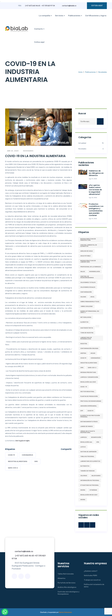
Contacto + (39, 29)
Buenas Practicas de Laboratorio (88, 261)
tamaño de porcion (87, 471)
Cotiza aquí (96, 6)
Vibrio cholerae (86, 306)
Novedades (102, 72)
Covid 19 (90, 410)
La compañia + (45, 15)
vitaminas (93, 490)
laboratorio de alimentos (90, 461)
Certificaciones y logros (95, 15)
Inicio (80, 72)
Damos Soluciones (65, 612)
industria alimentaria (17, 461)
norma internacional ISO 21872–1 (89, 311)
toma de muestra (86, 332)
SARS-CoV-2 (13, 468)
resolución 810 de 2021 (88, 495)
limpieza (83, 437)
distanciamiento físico (89, 421)
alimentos (84, 322)
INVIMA (82, 490)
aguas (93, 353)
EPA (97, 442)
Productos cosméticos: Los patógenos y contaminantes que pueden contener (96, 210)
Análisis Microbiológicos (67, 587)
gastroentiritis (86, 328)
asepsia (83, 353)
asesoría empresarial (88, 406)
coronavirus (27, 455)
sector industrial (87, 391)
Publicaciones (90, 72)
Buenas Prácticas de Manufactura (88, 239)
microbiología (94, 271)
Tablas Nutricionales (66, 574)
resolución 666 (86, 442)
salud (82, 271)
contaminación (86, 292)
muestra (83, 343)
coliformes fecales (87, 287)
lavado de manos (86, 426)
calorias (83, 475)
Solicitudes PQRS (90, 575)
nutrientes (84, 466)
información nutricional (89, 480)
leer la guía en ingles (23, 441)
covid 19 (11, 455)
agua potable (85, 256)
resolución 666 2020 (88, 382)
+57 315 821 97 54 (48, 6)
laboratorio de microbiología (86, 338)
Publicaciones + (75, 15)
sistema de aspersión (88, 451)
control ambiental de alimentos (88, 245)
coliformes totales (87, 282)
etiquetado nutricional (89, 485)
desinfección (96, 437)
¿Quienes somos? (90, 571)
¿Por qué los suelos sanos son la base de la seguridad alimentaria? (95, 189)
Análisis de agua (86, 251)
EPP (81, 410)
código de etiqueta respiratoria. (87, 431)
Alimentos (61, 578)
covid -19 (83, 387)
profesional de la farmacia (90, 266)
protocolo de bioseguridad (90, 401)
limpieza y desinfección (89, 377)
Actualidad (91, 143)
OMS (36, 461)
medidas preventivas (88, 372)
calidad (83, 297)
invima (82, 499)
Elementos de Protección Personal (90, 416)
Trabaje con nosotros (92, 580)
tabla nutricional (87, 456)
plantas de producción (89, 396)
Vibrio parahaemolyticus (89, 301)
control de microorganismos (87, 277)
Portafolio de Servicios (66, 583)
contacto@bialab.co (69, 6)
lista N (83, 447)
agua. (92, 297)
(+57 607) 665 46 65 (32, 6)
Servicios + (60, 15)
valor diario (96, 475)
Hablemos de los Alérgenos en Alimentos (96, 173)
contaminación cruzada (89, 348)
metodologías (85, 317)
